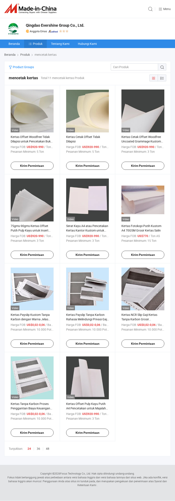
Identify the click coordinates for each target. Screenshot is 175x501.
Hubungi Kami (87, 44)
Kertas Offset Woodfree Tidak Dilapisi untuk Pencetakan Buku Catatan (31, 141)
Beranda (14, 44)
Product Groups (23, 67)
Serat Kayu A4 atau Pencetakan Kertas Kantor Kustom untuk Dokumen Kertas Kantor (87, 230)
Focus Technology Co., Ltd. (75, 473)
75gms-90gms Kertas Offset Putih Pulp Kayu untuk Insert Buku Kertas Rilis (29, 230)
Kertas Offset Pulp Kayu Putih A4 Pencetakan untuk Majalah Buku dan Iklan (86, 408)
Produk (37, 44)
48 (47, 449)
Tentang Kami (60, 44)
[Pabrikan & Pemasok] (31, 8)
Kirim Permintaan (32, 165)
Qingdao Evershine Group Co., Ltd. (55, 25)
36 (38, 449)
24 (29, 448)
